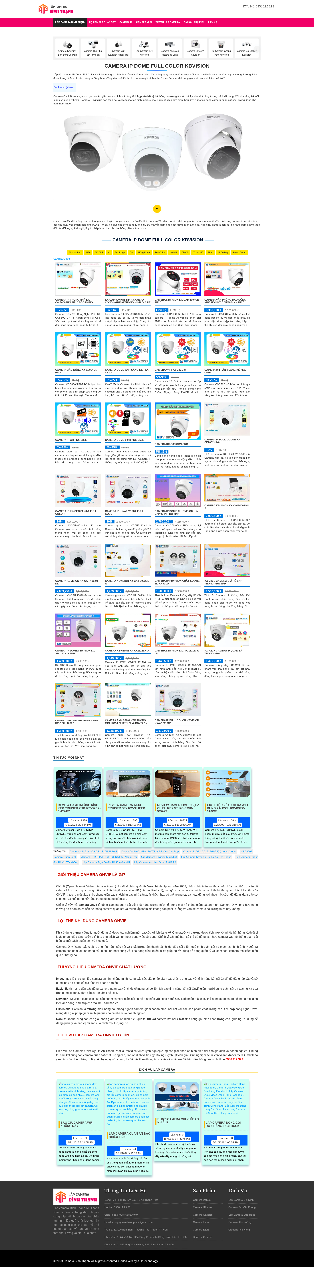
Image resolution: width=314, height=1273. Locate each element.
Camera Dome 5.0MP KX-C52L (124, 439)
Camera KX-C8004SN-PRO (171, 444)
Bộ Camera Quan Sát (102, 22)
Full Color (160, 252)
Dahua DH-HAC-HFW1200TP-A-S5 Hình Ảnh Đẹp (150, 851)
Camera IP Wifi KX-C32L (71, 439)
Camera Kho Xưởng (239, 1222)
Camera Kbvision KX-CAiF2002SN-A (127, 582)
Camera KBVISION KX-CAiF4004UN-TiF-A (177, 301)
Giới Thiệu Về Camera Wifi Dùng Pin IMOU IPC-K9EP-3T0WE (227, 807)
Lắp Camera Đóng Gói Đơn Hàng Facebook (223, 1124)
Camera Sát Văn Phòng (242, 1207)
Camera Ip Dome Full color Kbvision (157, 66)
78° (132, 252)
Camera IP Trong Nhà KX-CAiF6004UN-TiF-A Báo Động (74, 301)
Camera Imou (201, 1222)
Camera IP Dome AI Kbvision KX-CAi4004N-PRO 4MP (176, 512)
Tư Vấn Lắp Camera (167, 22)
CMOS (185, 252)
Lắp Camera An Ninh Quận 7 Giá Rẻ (155, 862)
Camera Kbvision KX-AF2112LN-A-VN (177, 652)
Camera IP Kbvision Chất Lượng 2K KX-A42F (177, 582)
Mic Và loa (75, 252)
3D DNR (99, 252)
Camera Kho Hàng (239, 1229)
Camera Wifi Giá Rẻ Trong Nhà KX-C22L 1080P (76, 722)
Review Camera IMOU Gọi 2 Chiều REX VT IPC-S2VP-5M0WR (178, 807)
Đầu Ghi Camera (202, 1237)
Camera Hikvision (203, 1207)
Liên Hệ (212, 22)
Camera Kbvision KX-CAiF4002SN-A (226, 507)
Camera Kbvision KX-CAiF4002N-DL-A (77, 582)
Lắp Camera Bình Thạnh (70, 22)
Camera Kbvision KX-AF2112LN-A (127, 650)
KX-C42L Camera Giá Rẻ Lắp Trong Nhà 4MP (223, 582)
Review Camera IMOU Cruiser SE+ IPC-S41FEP (126, 807)
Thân (210, 252)
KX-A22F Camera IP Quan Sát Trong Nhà (224, 652)
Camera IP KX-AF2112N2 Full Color (124, 512)
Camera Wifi (144, 22)
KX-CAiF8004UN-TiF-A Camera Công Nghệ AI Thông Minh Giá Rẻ (127, 301)
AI (109, 252)
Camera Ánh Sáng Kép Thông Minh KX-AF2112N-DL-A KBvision (126, 721)
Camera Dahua (202, 1199)
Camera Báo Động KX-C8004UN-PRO (76, 371)
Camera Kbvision (203, 1214)
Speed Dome (239, 252)
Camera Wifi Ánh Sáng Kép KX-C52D (225, 371)
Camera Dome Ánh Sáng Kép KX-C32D (127, 371)
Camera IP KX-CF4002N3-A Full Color (76, 512)
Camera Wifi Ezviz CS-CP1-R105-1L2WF (93, 851)
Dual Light (120, 252)
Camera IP (125, 22)
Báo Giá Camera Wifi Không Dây (77, 1124)
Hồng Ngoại (144, 252)
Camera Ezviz (201, 1229)
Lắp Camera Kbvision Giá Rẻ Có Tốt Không (206, 856)
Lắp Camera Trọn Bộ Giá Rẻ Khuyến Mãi (106, 862)
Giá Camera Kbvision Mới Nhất (159, 856)
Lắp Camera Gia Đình (241, 1199)
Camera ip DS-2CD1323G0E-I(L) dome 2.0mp (209, 851)
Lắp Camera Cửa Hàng (241, 1214)
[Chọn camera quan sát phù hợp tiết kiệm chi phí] (257, 49)
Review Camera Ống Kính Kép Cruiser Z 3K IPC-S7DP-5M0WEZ (79, 807)
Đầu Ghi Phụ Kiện (194, 22)
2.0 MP (173, 252)
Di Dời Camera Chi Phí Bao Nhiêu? (178, 1121)
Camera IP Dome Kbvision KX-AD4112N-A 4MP (75, 652)
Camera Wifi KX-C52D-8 (170, 369)
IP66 (88, 252)
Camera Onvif (61, 258)
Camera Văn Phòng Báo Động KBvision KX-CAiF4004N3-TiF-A (225, 301)
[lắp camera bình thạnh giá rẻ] (56, 8)
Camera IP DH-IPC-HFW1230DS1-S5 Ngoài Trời (109, 856)
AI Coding (223, 252)
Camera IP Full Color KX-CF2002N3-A (222, 441)
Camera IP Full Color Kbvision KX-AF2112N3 (177, 721)
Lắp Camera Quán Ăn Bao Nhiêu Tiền (129, 1135)
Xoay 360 (198, 252)
